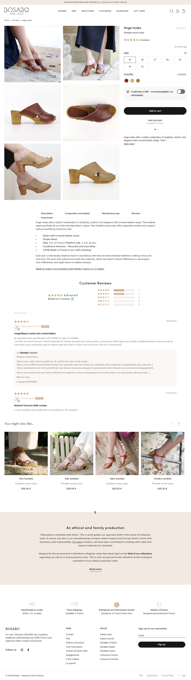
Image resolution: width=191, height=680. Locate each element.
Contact (70, 635)
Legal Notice (152, 676)
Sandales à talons (108, 643)
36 (142, 60)
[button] (171, 11)
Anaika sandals (162, 479)
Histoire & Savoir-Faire (77, 651)
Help (68, 628)
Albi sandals (72, 479)
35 (130, 60)
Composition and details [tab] (77, 214)
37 (155, 60)
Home (7, 20)
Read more (95, 569)
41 (142, 67)
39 (180, 60)
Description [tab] (47, 214)
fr (179, 676)
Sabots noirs (106, 635)
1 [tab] (152, 129)
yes (182, 96)
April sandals (117, 479)
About (103, 628)
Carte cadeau (72, 659)
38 (167, 60)
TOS (141, 676)
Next (179, 423)
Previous (172, 423)
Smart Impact (37, 676)
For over (77, 542)
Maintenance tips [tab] (111, 214)
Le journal (70, 663)
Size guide (179, 47)
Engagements (72, 655)
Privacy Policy (168, 676)
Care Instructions (74, 647)
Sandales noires (107, 651)
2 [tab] (155, 129)
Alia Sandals (26, 479)
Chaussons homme (109, 659)
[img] (21, 322)
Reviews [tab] (136, 214)
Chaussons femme (109, 655)
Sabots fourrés (107, 639)
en (184, 676)
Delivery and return (75, 643)
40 (130, 67)
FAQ (68, 639)
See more (129, 144)
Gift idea (15, 20)
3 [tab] (158, 129)
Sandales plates (107, 647)
